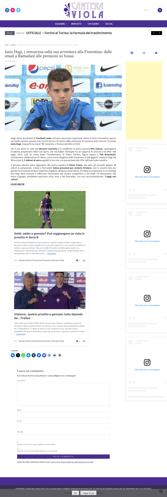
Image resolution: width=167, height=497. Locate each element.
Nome (19, 410)
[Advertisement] (144, 100)
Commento (21, 380)
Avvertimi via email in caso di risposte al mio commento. (36, 444)
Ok (75, 493)
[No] (163, 491)
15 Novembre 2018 (11, 61)
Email (19, 421)
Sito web (20, 432)
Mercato (76, 24)
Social (109, 24)
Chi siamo (93, 24)
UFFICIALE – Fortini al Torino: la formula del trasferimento (69, 33)
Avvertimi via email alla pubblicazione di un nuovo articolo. (37, 451)
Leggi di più (88, 493)
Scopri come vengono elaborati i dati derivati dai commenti (72, 462)
